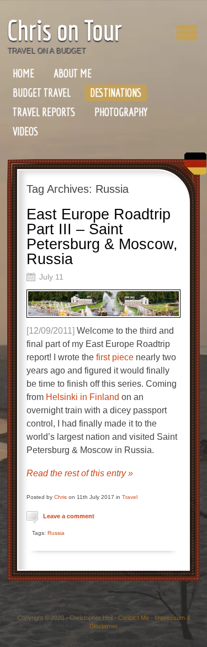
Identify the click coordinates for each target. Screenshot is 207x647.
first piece (116, 357)
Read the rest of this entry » (79, 473)
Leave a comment (68, 516)
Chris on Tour (64, 30)
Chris (60, 497)
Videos (25, 131)
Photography (120, 112)
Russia (56, 533)
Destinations (115, 92)
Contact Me (133, 617)
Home (23, 73)
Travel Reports (44, 112)
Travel (129, 497)
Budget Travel (42, 92)
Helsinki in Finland (82, 397)
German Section (192, 167)
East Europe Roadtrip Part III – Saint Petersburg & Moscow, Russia (102, 236)
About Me (73, 73)
